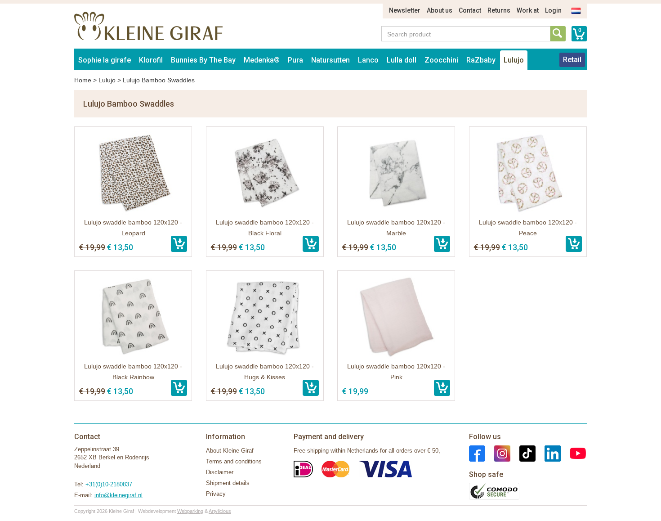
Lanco (368, 60)
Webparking (190, 511)
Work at (528, 10)
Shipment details (228, 483)
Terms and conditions (234, 461)
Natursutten (330, 60)
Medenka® (262, 60)
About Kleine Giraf (230, 450)
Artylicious (220, 511)
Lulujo (514, 60)
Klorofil (151, 60)
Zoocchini (441, 60)
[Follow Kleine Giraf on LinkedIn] (548, 452)
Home (82, 80)
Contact (470, 10)
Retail (572, 59)
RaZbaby (481, 60)
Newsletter (404, 10)
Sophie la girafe (104, 60)
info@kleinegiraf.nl (118, 495)
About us (439, 10)
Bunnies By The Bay (203, 60)
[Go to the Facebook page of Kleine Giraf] (477, 452)
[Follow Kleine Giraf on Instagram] (497, 452)
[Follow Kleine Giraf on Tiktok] (523, 452)
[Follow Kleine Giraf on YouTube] (573, 452)
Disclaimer (219, 472)
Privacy (216, 493)
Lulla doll (401, 60)
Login (553, 10)
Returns (498, 10)
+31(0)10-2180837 (108, 484)
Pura (295, 60)
